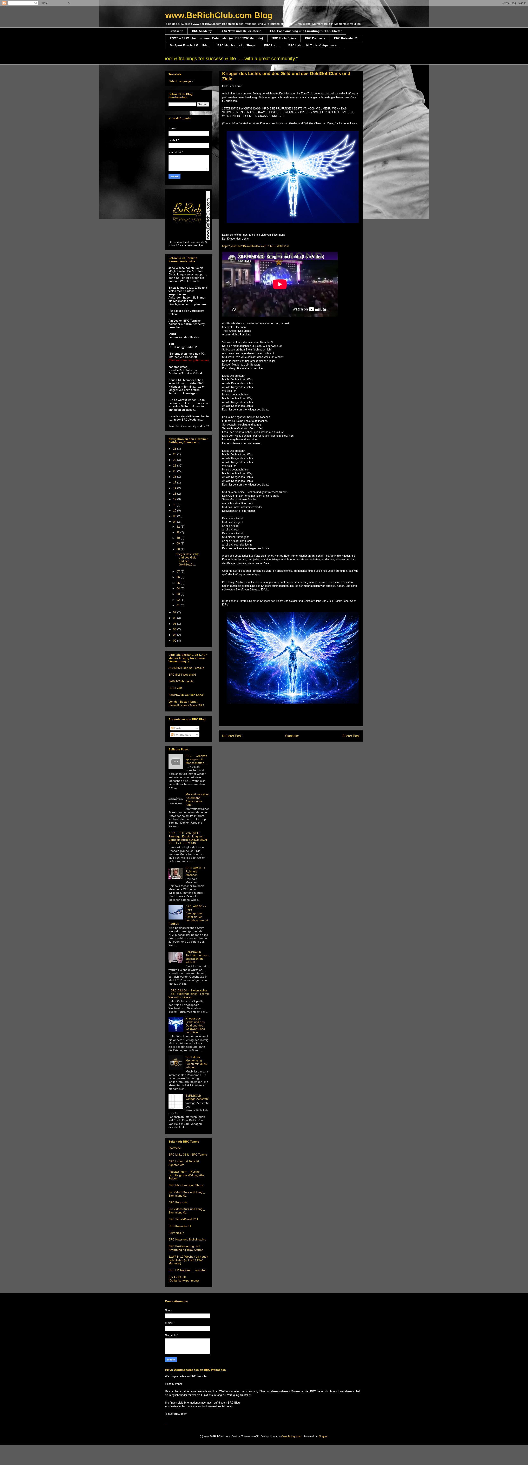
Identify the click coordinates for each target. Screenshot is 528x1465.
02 (179, 599)
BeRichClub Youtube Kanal (186, 694)
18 (175, 476)
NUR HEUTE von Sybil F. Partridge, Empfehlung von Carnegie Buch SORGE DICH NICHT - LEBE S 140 (188, 838)
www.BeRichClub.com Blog (218, 15)
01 (179, 605)
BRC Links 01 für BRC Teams (188, 1154)
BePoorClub (176, 1233)
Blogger (322, 1436)
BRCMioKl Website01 (182, 674)
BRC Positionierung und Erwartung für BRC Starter (306, 31)
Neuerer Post (232, 736)
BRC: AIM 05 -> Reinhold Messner (196, 871)
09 (175, 516)
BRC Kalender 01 (346, 38)
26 (175, 448)
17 (175, 482)
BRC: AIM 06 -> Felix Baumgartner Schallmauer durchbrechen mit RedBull (189, 915)
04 (179, 588)
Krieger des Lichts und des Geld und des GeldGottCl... (187, 559)
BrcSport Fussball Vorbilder (189, 45)
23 (175, 454)
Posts (177, 728)
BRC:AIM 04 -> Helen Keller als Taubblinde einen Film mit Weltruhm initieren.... (189, 994)
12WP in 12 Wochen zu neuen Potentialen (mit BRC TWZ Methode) (216, 38)
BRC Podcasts (315, 38)
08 (175, 521)
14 (175, 488)
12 (175, 499)
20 (175, 471)
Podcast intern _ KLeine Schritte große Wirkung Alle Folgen (186, 1175)
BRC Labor (271, 45)
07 (179, 571)
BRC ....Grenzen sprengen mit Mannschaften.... (196, 759)
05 (179, 582)
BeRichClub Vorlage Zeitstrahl (197, 1097)
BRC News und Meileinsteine (241, 31)
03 (179, 594)
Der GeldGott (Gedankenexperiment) (184, 1278)
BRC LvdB (175, 688)
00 (175, 640)
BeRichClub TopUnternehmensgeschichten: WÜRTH (197, 957)
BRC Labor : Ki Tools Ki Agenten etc (313, 45)
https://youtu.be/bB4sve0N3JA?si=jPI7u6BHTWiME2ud (255, 246)
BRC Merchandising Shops (236, 45)
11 (175, 505)
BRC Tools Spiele (284, 38)
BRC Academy (202, 31)
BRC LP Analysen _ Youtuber (187, 1270)
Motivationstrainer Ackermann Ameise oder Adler (197, 799)
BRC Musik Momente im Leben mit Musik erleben (196, 1062)
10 (175, 510)
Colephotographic (291, 1436)
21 (175, 465)
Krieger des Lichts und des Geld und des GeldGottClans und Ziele (195, 1025)
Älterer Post (350, 736)
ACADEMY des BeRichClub (186, 667)
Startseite (176, 31)
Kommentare (182, 734)
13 (175, 493)
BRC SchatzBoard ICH (183, 1219)
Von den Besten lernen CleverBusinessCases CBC (186, 703)
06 (179, 577)
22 (175, 459)
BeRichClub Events (181, 681)
